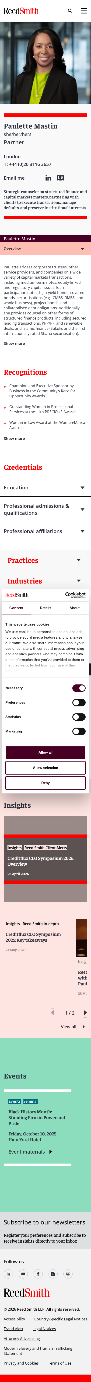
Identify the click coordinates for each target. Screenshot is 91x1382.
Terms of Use (59, 1363)
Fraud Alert (13, 1328)
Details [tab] (45, 608)
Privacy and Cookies (21, 1363)
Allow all (45, 752)
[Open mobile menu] (84, 10)
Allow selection (45, 768)
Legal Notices (44, 1328)
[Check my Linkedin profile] (48, 178)
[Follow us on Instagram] (53, 1274)
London (12, 156)
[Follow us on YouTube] (23, 1274)
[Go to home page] (22, 11)
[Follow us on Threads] (68, 1274)
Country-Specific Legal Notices (60, 1319)
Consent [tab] (16, 608)
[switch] (79, 702)
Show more (14, 438)
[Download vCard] (60, 178)
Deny (45, 783)
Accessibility (14, 1319)
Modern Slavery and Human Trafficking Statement (38, 1351)
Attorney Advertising (22, 1338)
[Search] (70, 11)
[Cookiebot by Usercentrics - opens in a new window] (65, 595)
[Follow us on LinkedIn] (8, 1274)
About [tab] (75, 608)
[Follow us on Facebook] (38, 1274)
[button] (85, 1013)
